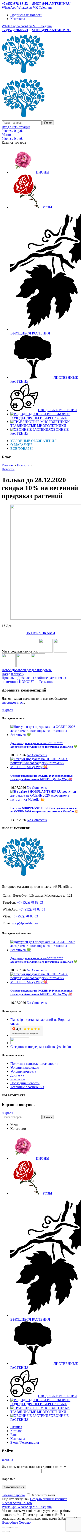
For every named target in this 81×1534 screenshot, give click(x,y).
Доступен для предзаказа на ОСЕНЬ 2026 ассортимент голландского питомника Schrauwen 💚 (43, 745)
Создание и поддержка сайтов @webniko (40, 1047)
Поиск (48, 122)
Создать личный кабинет (48, 1499)
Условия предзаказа (24, 1067)
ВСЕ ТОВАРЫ (21, 448)
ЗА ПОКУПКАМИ (40, 633)
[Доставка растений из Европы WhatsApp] (9, 666)
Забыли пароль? (13, 1495)
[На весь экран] (12, 1527)
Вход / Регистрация (24, 1442)
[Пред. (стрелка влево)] (3, 1531)
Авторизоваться (13, 1487)
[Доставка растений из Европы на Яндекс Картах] (38, 666)
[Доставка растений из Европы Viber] (23, 666)
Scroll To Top (22, 1503)
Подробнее (10, 1522)
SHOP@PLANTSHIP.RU (51, 3)
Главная (7, 465)
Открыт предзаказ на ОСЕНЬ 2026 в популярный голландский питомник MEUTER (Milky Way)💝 (41, 777)
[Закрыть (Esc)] (3, 1527)
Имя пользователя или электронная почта (34, 1467)
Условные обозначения (27, 1087)
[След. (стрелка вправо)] (8, 1531)
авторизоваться (13, 702)
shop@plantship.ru (25, 923)
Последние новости (25, 1083)
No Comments (37, 755)
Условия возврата (23, 1071)
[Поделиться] (8, 1527)
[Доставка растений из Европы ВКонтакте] (46, 651)
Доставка (17, 1075)
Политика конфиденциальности (34, 1063)
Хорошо (25, 1522)
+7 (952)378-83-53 (15, 3)
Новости (23, 465)
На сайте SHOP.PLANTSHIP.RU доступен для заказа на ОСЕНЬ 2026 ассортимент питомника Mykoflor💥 (44, 809)
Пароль (8, 1479)
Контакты (17, 1079)
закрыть (7, 710)
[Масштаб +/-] (16, 1527)
